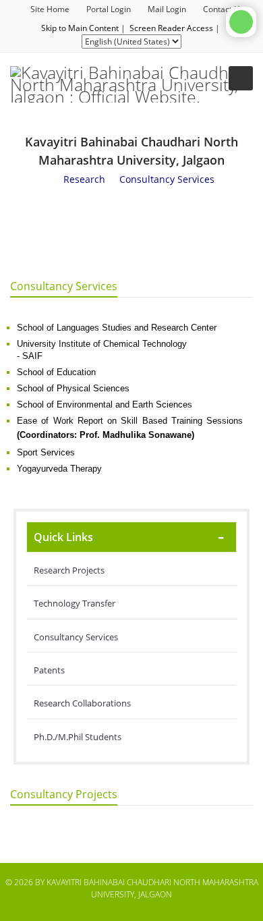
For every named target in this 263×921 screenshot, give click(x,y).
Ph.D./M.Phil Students (77, 737)
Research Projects (69, 570)
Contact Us (223, 9)
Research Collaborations (82, 703)
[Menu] (241, 78)
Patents (49, 670)
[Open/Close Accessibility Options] (241, 22)
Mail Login (167, 9)
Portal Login (108, 9)
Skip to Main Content (80, 28)
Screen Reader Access (171, 28)
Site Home (49, 9)
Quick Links (63, 537)
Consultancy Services (76, 637)
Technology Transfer (74, 603)
